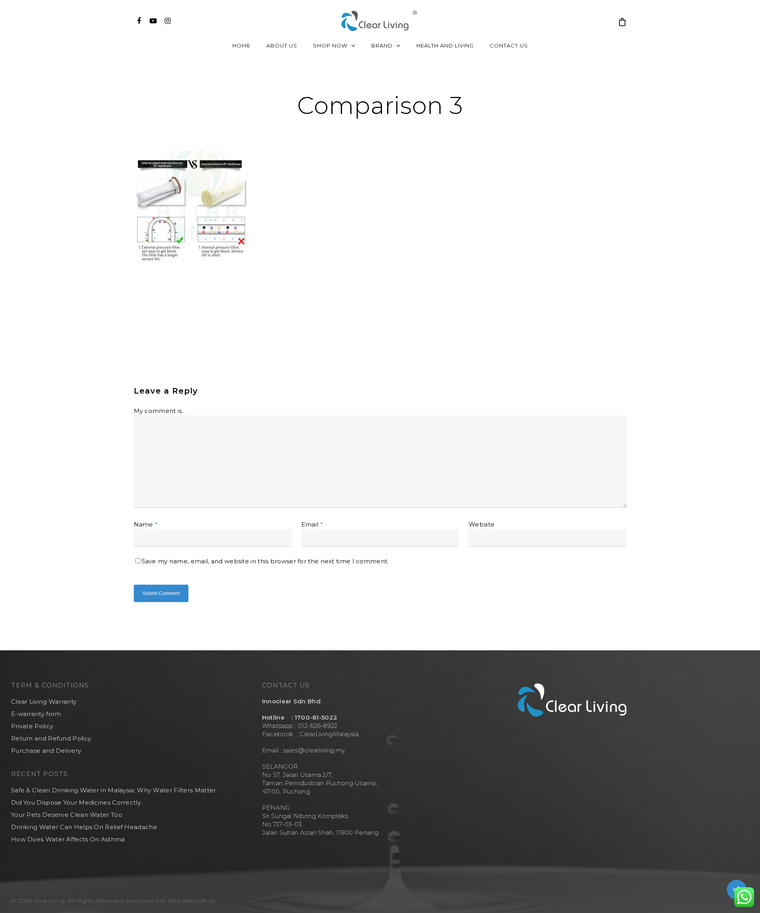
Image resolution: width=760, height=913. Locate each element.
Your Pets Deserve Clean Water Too (66, 814)
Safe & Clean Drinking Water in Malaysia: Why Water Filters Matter (113, 790)
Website (481, 524)
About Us (281, 45)
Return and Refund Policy (51, 738)
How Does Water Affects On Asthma (68, 839)
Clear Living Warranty (43, 701)
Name (146, 524)
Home (241, 45)
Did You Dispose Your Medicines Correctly (76, 802)
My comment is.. (159, 411)
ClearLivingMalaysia (329, 734)
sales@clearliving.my (313, 750)
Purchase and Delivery (46, 750)
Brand (382, 45)
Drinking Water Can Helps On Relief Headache (84, 827)
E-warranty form (36, 714)
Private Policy (32, 726)
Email (312, 524)
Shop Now (330, 45)
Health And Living (445, 45)
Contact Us (509, 45)
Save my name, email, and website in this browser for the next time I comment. (265, 561)
